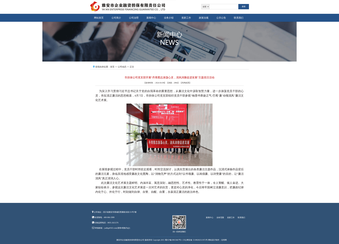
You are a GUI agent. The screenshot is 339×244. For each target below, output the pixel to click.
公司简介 (116, 17)
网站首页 (99, 17)
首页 (112, 67)
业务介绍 (168, 17)
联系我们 (238, 17)
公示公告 (221, 17)
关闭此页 (185, 83)
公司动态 (122, 67)
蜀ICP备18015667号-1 (173, 240)
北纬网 (224, 240)
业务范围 (220, 218)
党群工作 (186, 17)
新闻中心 (151, 17)
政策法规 (203, 17)
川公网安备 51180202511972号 (195, 240)
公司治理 (134, 17)
